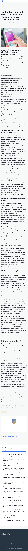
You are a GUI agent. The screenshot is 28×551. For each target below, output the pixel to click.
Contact (17, 543)
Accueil (2, 4)
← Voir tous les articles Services (9, 436)
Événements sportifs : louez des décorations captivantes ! (13, 459)
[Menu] (25, 1)
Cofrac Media (5, 534)
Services (7, 4)
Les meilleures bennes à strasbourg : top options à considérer (12, 496)
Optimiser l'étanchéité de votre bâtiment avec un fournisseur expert (14, 455)
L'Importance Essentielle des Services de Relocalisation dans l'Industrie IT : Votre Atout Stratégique (14, 511)
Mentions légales (10, 543)
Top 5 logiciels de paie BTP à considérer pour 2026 (13, 521)
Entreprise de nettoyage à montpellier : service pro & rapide (12, 473)
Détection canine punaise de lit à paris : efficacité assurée (12, 464)
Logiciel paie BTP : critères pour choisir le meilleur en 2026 (13, 492)
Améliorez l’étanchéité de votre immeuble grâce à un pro (13, 516)
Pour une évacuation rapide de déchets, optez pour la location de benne (13, 501)
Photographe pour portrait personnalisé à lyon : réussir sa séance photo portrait (13, 487)
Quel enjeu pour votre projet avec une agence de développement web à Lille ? (13, 505)
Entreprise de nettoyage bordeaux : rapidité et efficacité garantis (14, 482)
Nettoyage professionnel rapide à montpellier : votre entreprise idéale (14, 478)
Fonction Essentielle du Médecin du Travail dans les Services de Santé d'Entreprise (13, 469)
